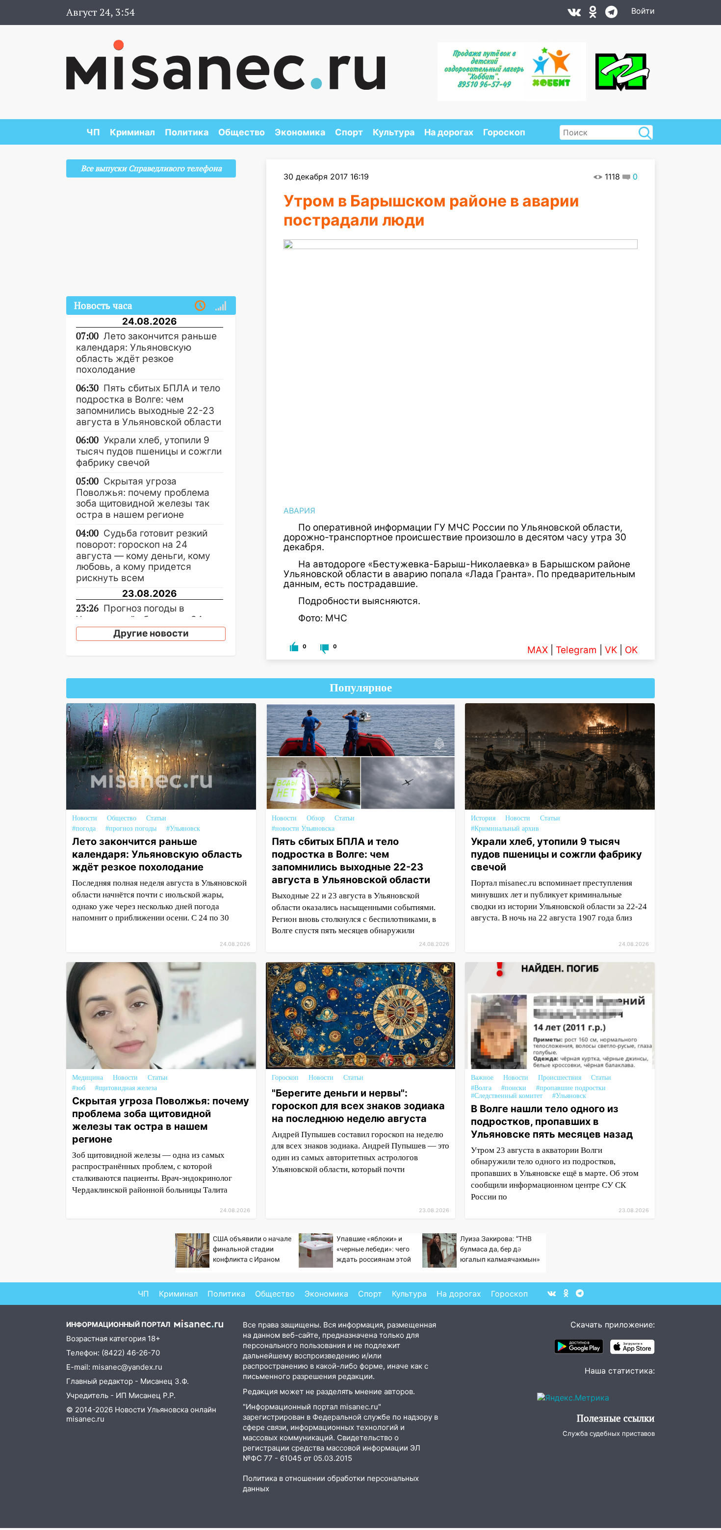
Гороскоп (504, 132)
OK (631, 650)
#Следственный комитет (506, 1095)
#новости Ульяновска (303, 828)
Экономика (300, 132)
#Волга (481, 1088)
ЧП (93, 132)
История (483, 818)
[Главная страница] (225, 60)
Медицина (87, 1077)
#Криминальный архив (505, 828)
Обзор (316, 818)
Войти (643, 11)
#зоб (78, 1088)
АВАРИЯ (299, 510)
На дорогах (448, 132)
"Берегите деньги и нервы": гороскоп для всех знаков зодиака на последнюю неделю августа (358, 1105)
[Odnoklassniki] (593, 14)
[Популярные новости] (220, 306)
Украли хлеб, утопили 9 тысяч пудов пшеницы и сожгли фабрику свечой (556, 854)
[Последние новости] (200, 306)
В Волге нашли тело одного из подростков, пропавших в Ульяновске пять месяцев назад (552, 1121)
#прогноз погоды (130, 828)
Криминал (132, 132)
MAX (537, 650)
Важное (482, 1077)
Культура (393, 132)
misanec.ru (85, 1419)
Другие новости (151, 633)
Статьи (156, 818)
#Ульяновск (183, 828)
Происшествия (559, 1077)
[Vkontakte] (574, 14)
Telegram (576, 650)
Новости (84, 818)
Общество (241, 132)
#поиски (513, 1088)
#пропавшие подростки (571, 1088)
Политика (186, 132)
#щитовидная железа (126, 1088)
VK (611, 650)
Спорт (349, 132)
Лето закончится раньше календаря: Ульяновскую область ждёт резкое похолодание (157, 854)
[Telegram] (611, 14)
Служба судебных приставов (609, 1433)
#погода (84, 828)
